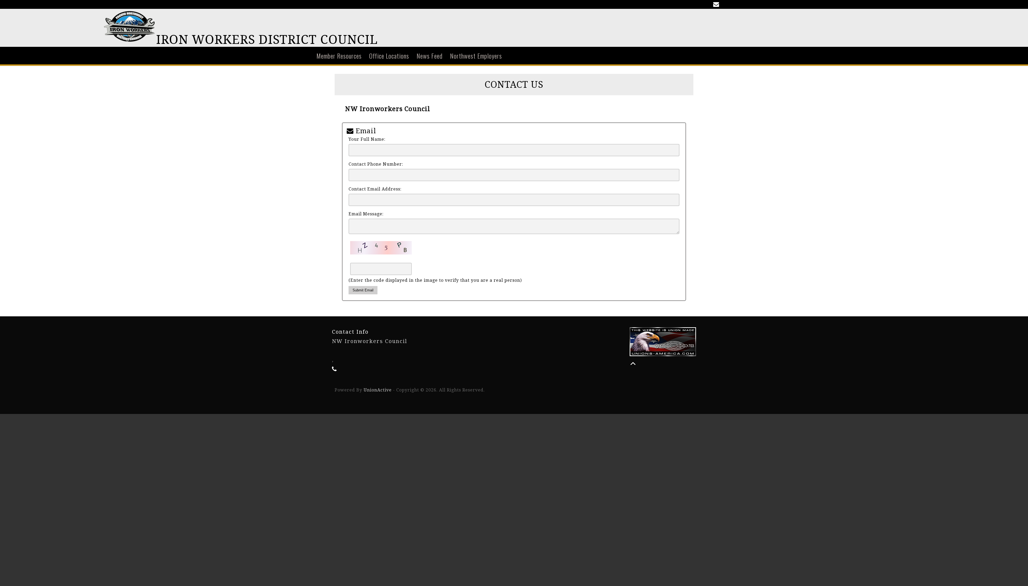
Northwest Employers (476, 55)
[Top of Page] (633, 364)
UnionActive (378, 390)
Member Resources (339, 55)
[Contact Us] (717, 4)
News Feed (430, 55)
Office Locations (389, 55)
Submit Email (363, 290)
